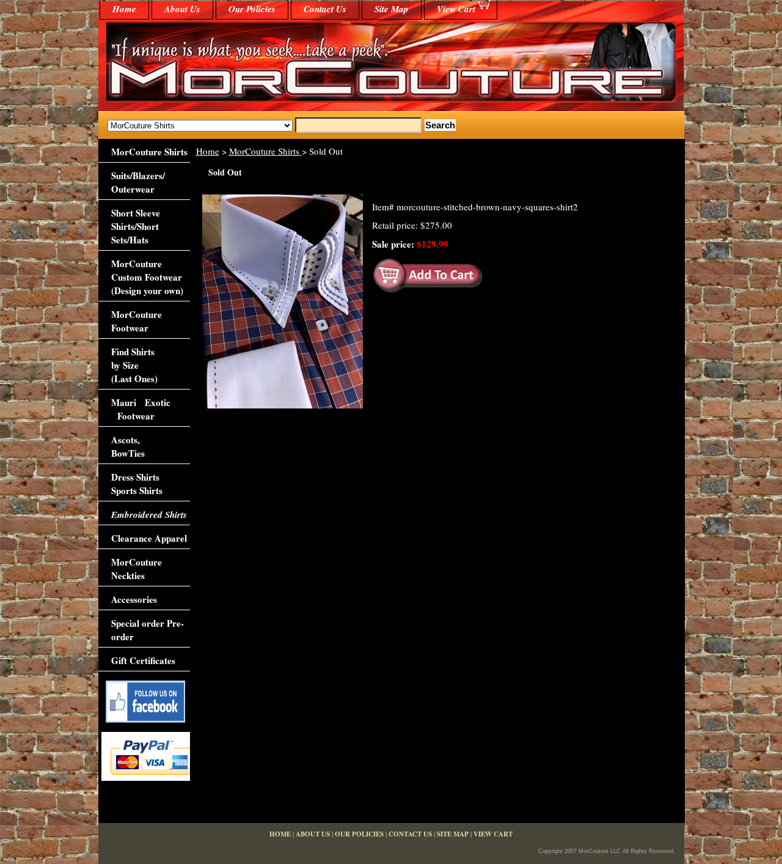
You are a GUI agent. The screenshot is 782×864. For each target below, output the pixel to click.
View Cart (456, 8)
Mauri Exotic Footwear (140, 409)
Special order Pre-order (147, 629)
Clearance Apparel (149, 538)
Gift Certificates (143, 660)
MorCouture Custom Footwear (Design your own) (147, 277)
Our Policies (252, 8)
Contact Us (325, 8)
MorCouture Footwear (136, 321)
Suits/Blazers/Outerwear (138, 182)
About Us (182, 8)
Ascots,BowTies (128, 446)
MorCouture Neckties (136, 568)
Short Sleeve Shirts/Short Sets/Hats (135, 226)
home (124, 8)
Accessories (134, 599)
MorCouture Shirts (265, 151)
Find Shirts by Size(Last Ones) (134, 365)
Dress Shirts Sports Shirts (137, 483)
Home (207, 151)
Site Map (392, 8)
